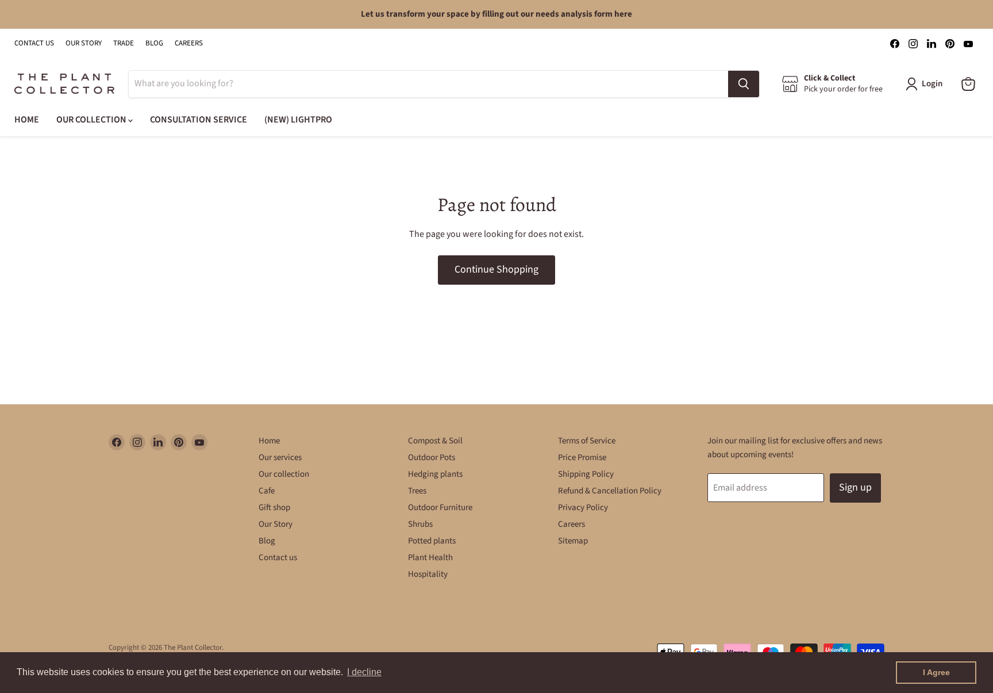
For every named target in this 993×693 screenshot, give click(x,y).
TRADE (123, 43)
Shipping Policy (586, 474)
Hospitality (428, 574)
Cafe (267, 491)
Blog (267, 541)
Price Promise (582, 457)
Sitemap (573, 541)
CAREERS (189, 43)
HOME (26, 119)
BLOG (154, 43)
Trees (417, 491)
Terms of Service (586, 441)
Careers (571, 524)
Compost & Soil (435, 441)
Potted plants (432, 541)
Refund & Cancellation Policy (609, 491)
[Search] (743, 84)
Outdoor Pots (431, 457)
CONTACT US (34, 43)
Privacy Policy (583, 507)
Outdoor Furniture (440, 507)
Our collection (284, 474)
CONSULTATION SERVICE (198, 119)
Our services (280, 457)
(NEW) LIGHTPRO (298, 119)
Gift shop (274, 507)
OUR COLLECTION (92, 119)
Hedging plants (435, 474)
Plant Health (430, 558)
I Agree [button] (936, 672)
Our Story (275, 524)
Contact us (278, 558)
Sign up (855, 487)
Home (269, 441)
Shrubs (420, 524)
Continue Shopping (496, 269)
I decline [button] (364, 672)
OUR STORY (84, 43)
